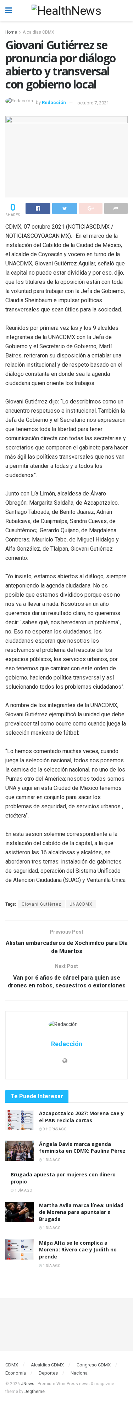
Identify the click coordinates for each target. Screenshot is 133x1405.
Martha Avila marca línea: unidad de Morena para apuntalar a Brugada (81, 1212)
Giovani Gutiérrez (41, 904)
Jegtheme (34, 1391)
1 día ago (51, 1160)
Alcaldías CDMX (38, 32)
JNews (27, 1383)
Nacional (80, 1373)
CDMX (11, 1364)
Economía (15, 1373)
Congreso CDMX (94, 1364)
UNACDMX (81, 904)
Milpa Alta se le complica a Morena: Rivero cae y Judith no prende (78, 1249)
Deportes (48, 1373)
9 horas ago (54, 1129)
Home (11, 32)
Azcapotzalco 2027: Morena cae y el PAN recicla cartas (81, 1117)
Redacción (54, 102)
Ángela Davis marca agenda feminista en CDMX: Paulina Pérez (82, 1147)
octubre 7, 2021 (93, 102)
